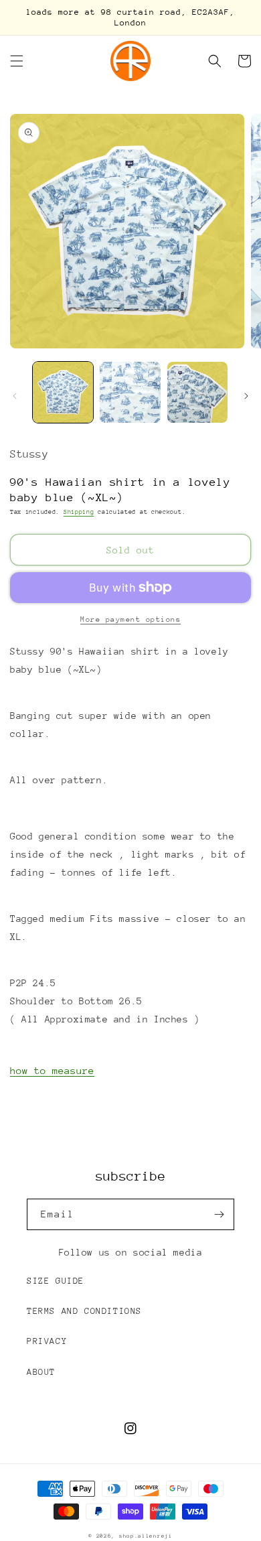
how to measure (52, 1070)
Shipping (79, 511)
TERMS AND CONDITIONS (84, 1311)
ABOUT (41, 1372)
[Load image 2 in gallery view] (130, 392)
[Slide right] (246, 396)
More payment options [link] (130, 619)
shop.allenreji (146, 1536)
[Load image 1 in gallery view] (63, 392)
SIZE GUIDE (55, 1281)
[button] (16, 61)
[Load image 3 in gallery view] (197, 392)
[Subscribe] (219, 1214)
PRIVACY (47, 1341)
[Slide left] (14, 396)
